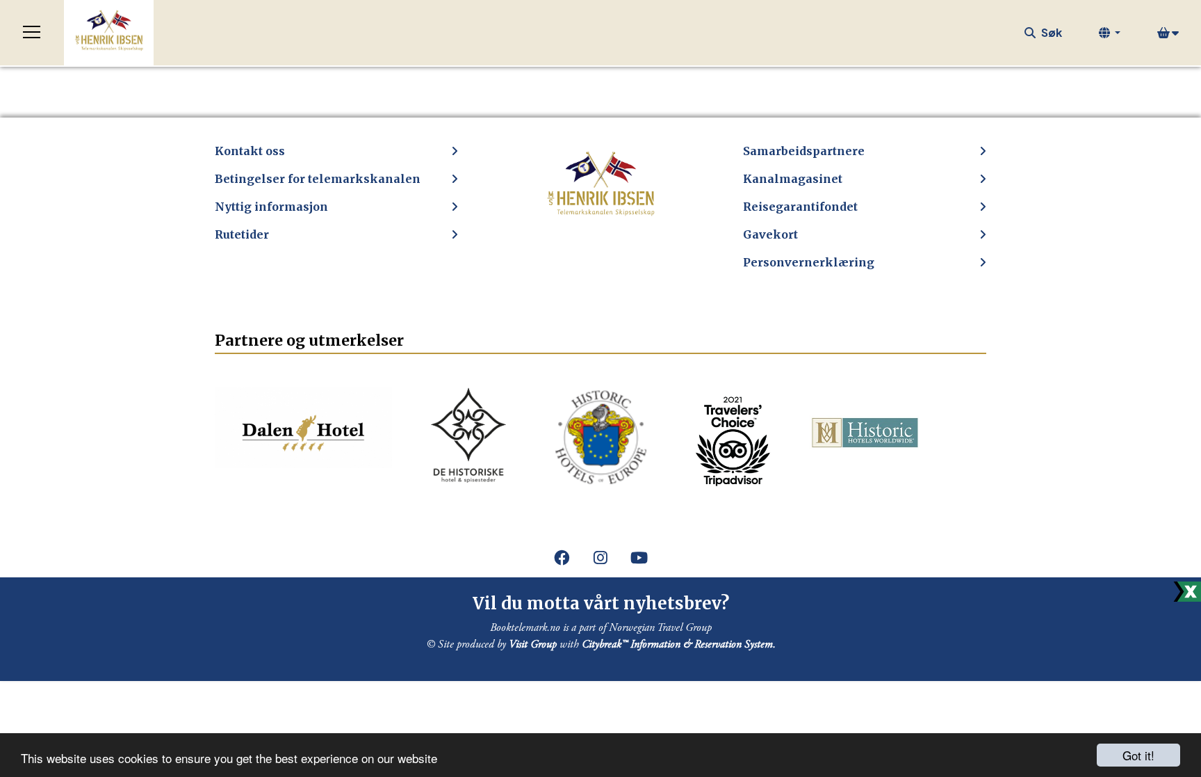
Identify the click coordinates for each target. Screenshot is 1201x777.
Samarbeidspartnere (804, 151)
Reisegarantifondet (800, 207)
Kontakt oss (250, 151)
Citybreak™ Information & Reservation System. (679, 644)
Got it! (1138, 755)
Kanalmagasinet (792, 179)
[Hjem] (109, 32)
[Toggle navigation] (32, 32)
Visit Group (533, 644)
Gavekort (770, 234)
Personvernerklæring (808, 262)
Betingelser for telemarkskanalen (317, 179)
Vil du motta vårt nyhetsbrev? (601, 603)
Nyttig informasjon (271, 207)
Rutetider (242, 234)
